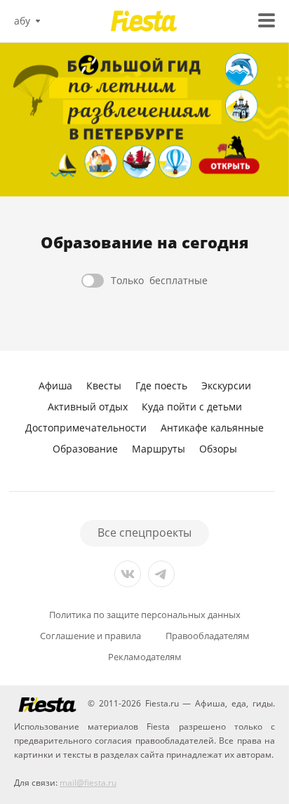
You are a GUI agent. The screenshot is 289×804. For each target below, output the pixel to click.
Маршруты (158, 448)
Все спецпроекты (144, 532)
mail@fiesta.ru (88, 783)
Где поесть (161, 385)
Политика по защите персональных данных (145, 615)
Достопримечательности (86, 427)
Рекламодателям (145, 657)
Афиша (55, 385)
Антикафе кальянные (212, 427)
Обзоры (218, 448)
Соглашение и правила (90, 636)
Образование (85, 448)
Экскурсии (226, 385)
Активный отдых (88, 406)
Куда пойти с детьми (192, 406)
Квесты (103, 385)
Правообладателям (208, 636)
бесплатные (159, 280)
